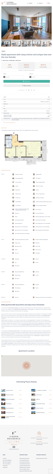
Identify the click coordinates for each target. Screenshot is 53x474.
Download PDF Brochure (10, 122)
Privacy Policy (5, 465)
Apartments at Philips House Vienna (26, 470)
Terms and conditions (6, 463)
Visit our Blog (14, 444)
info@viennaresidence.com (14, 449)
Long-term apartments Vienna (25, 465)
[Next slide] (50, 43)
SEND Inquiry (27, 81)
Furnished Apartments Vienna (25, 463)
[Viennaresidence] (14, 439)
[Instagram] (16, 441)
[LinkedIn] (18, 441)
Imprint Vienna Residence (7, 460)
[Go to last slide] (3, 43)
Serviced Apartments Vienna (24, 461)
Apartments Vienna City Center (25, 467)
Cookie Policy (5, 467)
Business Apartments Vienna (24, 458)
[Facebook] (14, 441)
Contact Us (5, 458)
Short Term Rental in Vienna (24, 469)
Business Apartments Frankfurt (41, 458)
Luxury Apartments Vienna (24, 460)
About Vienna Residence (7, 461)
